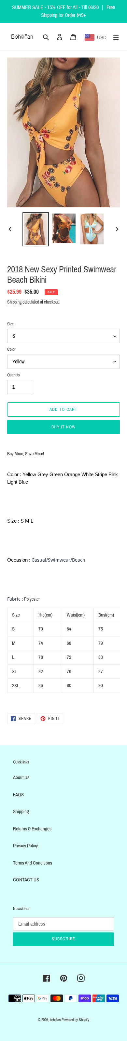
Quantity (13, 375)
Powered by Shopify (75, 1020)
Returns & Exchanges (32, 828)
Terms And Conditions (32, 862)
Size (10, 324)
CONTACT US (26, 879)
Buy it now (63, 427)
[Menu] (116, 37)
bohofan (55, 1020)
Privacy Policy (25, 845)
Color (11, 349)
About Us (21, 777)
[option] (36, 229)
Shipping (14, 302)
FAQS (18, 794)
